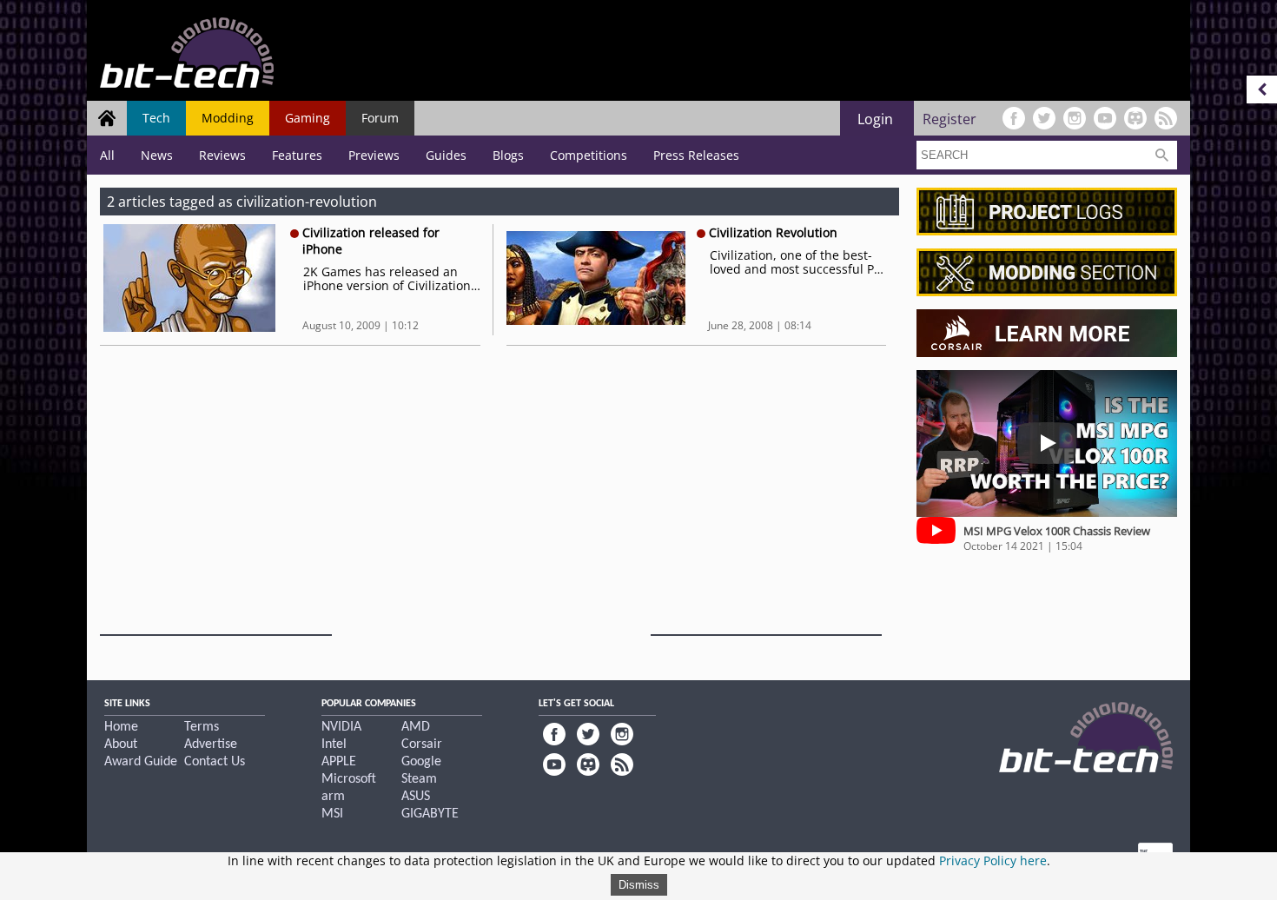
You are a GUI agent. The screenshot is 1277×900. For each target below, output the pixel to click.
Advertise (210, 744)
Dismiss (639, 884)
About (120, 744)
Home (121, 727)
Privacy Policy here (993, 860)
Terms (201, 727)
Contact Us (214, 762)
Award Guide (140, 762)
